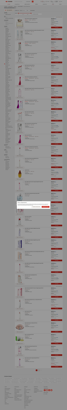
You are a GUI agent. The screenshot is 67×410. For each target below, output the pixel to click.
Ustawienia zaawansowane (36, 206)
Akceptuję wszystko (45, 206)
